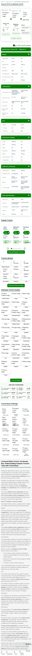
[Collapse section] (29, 54)
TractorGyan (19, 633)
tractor (24, 474)
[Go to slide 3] (15, 248)
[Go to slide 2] (13, 248)
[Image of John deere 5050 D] (6, 237)
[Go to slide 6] (20, 248)
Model (23, 30)
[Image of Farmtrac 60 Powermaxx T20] (26, 237)
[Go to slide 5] (18, 248)
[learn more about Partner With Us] (28, 652)
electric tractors (13, 484)
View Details (5, 232)
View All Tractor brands (16, 285)
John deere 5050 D (5, 228)
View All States (16, 380)
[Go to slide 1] (11, 248)
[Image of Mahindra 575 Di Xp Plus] (16, 237)
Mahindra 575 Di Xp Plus (16, 228)
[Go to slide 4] (16, 248)
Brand (23, 25)
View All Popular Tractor (16, 252)
